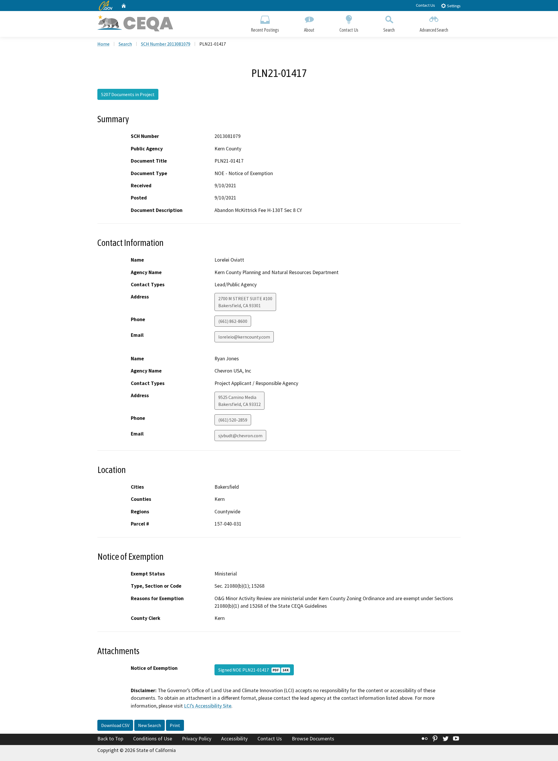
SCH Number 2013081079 (165, 44)
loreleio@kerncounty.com (244, 337)
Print (175, 725)
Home (103, 44)
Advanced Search (434, 30)
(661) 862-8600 (232, 321)
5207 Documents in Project (128, 94)
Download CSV (115, 725)
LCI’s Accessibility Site (207, 706)
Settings (453, 5)
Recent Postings (265, 30)
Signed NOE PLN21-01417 (253, 670)
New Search (149, 725)
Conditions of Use (152, 738)
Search (389, 30)
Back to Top (110, 738)
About (309, 30)
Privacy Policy (196, 738)
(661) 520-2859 (232, 420)
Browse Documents (313, 738)
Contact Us (425, 5)
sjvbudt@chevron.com (240, 435)
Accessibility (234, 738)
